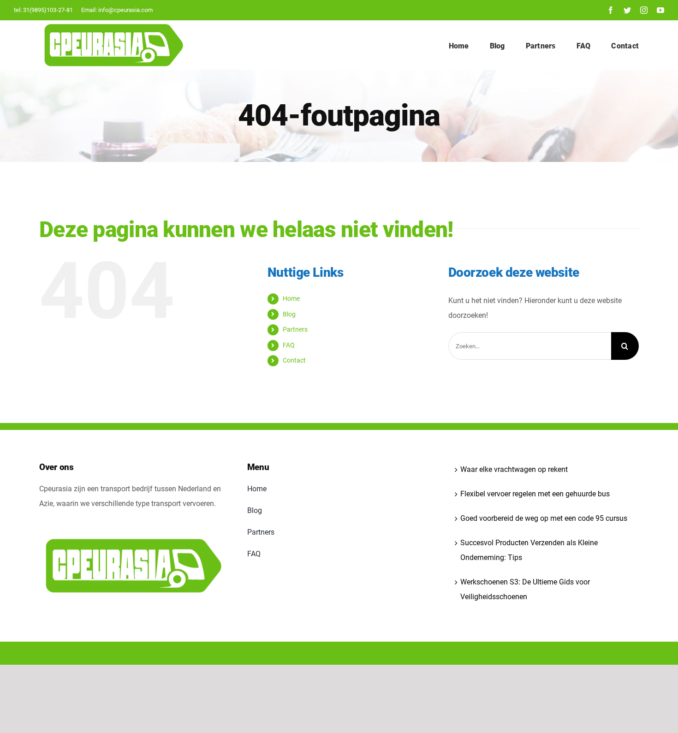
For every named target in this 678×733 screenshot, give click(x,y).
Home (291, 298)
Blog (289, 314)
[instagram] (644, 10)
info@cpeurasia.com (125, 9)
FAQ (289, 345)
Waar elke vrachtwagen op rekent (514, 469)
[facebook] (610, 10)
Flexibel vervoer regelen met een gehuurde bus (535, 493)
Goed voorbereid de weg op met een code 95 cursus (543, 518)
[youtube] (660, 10)
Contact (294, 360)
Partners (295, 329)
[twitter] (627, 10)
